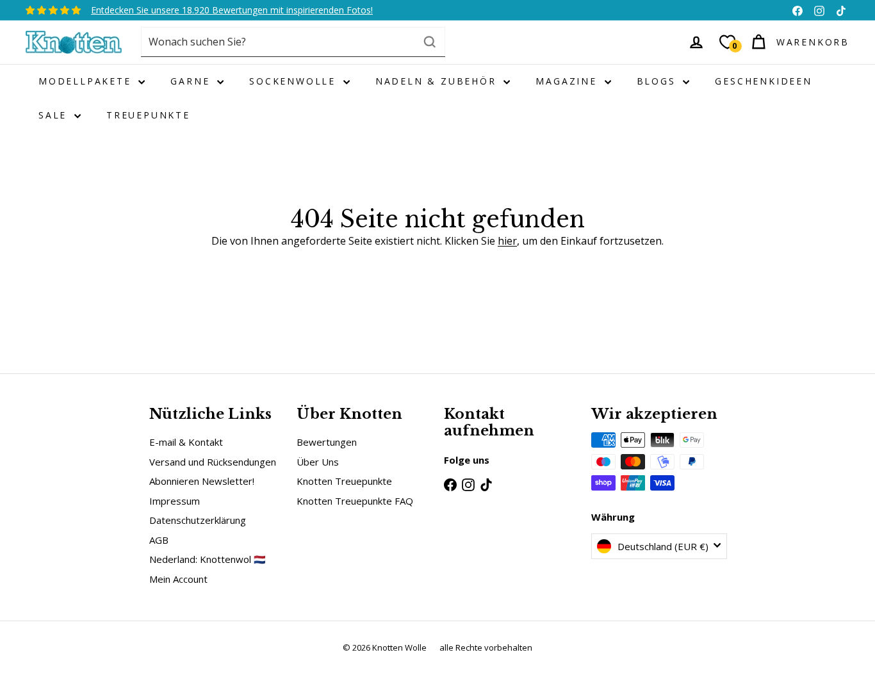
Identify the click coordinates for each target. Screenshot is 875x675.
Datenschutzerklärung (197, 520)
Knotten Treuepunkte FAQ (355, 500)
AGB (158, 539)
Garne (192, 81)
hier (507, 241)
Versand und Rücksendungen (212, 461)
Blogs (658, 81)
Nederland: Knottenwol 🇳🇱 (207, 559)
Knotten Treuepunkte (344, 481)
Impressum (174, 500)
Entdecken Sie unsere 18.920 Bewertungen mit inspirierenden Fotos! (232, 10)
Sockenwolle (294, 81)
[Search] (429, 42)
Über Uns (318, 461)
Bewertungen (327, 441)
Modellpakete (86, 81)
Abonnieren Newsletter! (201, 481)
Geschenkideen (763, 81)
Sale (54, 115)
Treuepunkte (148, 115)
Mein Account (178, 579)
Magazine (568, 81)
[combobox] (293, 42)
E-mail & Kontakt (186, 441)
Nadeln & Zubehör (438, 81)
